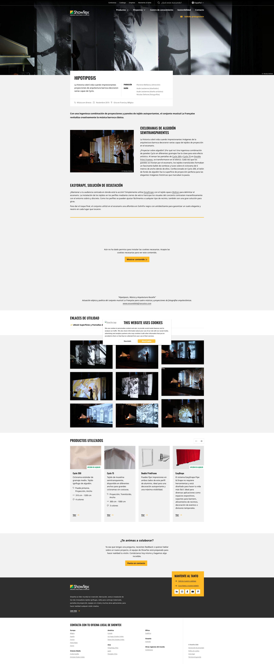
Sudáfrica (148, 633)
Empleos (132, 3)
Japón (109, 651)
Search (158, 2)
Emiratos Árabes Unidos (77, 657)
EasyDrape (149, 192)
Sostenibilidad (184, 10)
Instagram (182, 591)
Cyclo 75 (187, 156)
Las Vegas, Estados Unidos (116, 636)
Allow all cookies (146, 341)
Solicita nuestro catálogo (187, 581)
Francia (72, 639)
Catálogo (122, 3)
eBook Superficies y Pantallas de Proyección (94, 325)
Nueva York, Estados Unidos (116, 639)
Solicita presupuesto (194, 16)
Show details (127, 341)
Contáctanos (149, 650)
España (72, 636)
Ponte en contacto (136, 563)
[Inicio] (79, 13)
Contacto (199, 10)
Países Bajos (74, 643)
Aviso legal (191, 654)
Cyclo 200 (176, 156)
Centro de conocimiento (161, 10)
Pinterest (198, 591)
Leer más (73, 611)
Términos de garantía (194, 657)
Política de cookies (193, 651)
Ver (74, 515)
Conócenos (112, 3)
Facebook (187, 591)
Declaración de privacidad (196, 648)
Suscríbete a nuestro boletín (188, 586)
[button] (122, 10)
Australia (148, 641)
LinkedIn (176, 591)
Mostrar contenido (136, 259)
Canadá (110, 633)
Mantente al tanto (144, 3)
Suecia (72, 646)
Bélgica (72, 633)
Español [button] (198, 2)
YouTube (193, 591)
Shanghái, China (112, 654)
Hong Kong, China (113, 648)
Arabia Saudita (74, 654)
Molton (175, 192)
